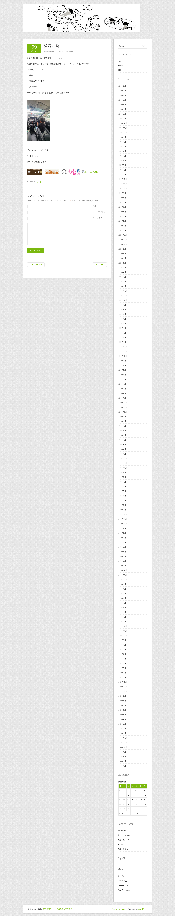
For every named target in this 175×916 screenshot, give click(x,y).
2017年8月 (122, 589)
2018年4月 (122, 551)
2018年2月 (122, 561)
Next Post (99, 264)
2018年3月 (122, 556)
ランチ (120, 844)
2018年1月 (122, 565)
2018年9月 (122, 528)
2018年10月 (122, 523)
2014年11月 (122, 742)
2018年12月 (122, 514)
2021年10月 (122, 356)
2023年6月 (122, 263)
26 (136, 804)
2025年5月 (122, 155)
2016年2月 (122, 672)
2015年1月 (122, 733)
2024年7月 (122, 202)
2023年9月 (122, 249)
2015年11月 (122, 686)
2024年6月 (122, 207)
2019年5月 (122, 491)
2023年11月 (122, 239)
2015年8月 (122, 700)
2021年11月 (122, 351)
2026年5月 (122, 100)
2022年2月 (122, 337)
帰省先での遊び (124, 835)
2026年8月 (122, 86)
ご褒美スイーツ (124, 840)
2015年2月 (122, 728)
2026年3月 (122, 109)
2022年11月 (122, 295)
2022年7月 (122, 314)
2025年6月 (122, 151)
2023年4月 (122, 272)
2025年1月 (122, 174)
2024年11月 (122, 183)
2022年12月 (122, 291)
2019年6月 (122, 486)
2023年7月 (122, 258)
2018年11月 (122, 519)
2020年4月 (122, 440)
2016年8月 (122, 644)
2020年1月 (122, 454)
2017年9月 (122, 584)
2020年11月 (122, 407)
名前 (94, 206)
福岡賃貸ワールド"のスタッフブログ (57, 909)
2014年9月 (122, 752)
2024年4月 (122, 216)
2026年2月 (122, 114)
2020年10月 (122, 412)
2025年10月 (122, 132)
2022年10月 (122, 300)
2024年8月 (122, 197)
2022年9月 (122, 305)
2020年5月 (122, 435)
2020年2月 (122, 449)
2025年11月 (122, 128)
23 (124, 804)
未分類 (38, 182)
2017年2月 (122, 617)
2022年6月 (122, 318)
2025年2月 (122, 169)
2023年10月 (122, 244)
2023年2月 (122, 281)
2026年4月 (122, 104)
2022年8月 (122, 309)
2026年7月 (122, 90)
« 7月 (121, 813)
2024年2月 (122, 225)
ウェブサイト (98, 218)
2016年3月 (122, 668)
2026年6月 (122, 95)
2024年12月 (122, 179)
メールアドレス (99, 212)
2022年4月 (122, 328)
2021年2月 (122, 393)
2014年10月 (122, 747)
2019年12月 (122, 458)
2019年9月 (122, 472)
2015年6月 (122, 710)
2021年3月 (122, 388)
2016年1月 (122, 677)
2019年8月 (122, 477)
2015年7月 (122, 705)
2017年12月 (122, 570)
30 (124, 809)
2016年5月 (122, 658)
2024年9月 (122, 193)
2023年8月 (122, 253)
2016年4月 (122, 663)
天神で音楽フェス (125, 849)
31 (128, 809)
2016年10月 (122, 635)
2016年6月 (122, 654)
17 (128, 799)
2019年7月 (122, 481)
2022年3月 (122, 332)
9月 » (137, 813)
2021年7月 (122, 370)
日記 (119, 61)
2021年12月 (122, 346)
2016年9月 (122, 640)
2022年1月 (122, 342)
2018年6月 (122, 542)
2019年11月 (122, 463)
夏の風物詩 (122, 830)
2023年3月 (122, 277)
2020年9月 (122, 416)
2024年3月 (122, 221)
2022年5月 (122, 323)
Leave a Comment (65, 51)
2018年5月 (122, 547)
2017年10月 (122, 579)
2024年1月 (122, 230)
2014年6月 (122, 766)
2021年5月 (122, 379)
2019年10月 (122, 467)
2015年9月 (122, 696)
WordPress (143, 909)
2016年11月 (122, 630)
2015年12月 (122, 682)
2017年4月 (122, 607)
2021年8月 (122, 365)
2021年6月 (122, 374)
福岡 (119, 70)
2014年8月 (122, 756)
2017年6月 (122, 598)
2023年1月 (122, 286)
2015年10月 (122, 691)
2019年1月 (122, 509)
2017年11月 (122, 575)
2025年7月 (122, 146)
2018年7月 (122, 537)
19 (136, 799)
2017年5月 (122, 603)
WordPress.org (124, 890)
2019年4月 (122, 495)
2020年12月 (122, 402)
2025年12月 (122, 123)
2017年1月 (122, 621)
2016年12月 (122, 626)
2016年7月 (122, 649)
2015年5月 (122, 714)
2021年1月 (122, 398)
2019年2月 (122, 505)
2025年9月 (122, 137)
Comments (124, 885)
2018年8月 (122, 533)
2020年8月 (122, 421)
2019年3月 (122, 500)
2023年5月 (122, 267)
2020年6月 (122, 430)
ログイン (121, 876)
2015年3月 (122, 724)
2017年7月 (122, 593)
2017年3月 (122, 612)
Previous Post (36, 264)
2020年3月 (122, 444)
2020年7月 (122, 426)
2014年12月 (122, 738)
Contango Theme (119, 909)
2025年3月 (122, 165)
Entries (122, 880)
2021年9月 (122, 360)
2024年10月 (122, 188)
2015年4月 (122, 719)
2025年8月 (122, 142)
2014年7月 (122, 761)
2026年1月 (122, 118)
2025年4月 (122, 160)
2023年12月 (122, 235)
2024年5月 (122, 211)
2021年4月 (122, 384)
